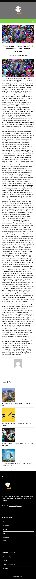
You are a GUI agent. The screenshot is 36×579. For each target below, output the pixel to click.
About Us (5, 560)
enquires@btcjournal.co (15, 506)
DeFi (4, 533)
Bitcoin (5, 522)
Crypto (5, 529)
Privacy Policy (7, 557)
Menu (32, 21)
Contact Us (6, 568)
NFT (4, 541)
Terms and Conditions (9, 564)
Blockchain (6, 525)
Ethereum (6, 537)
